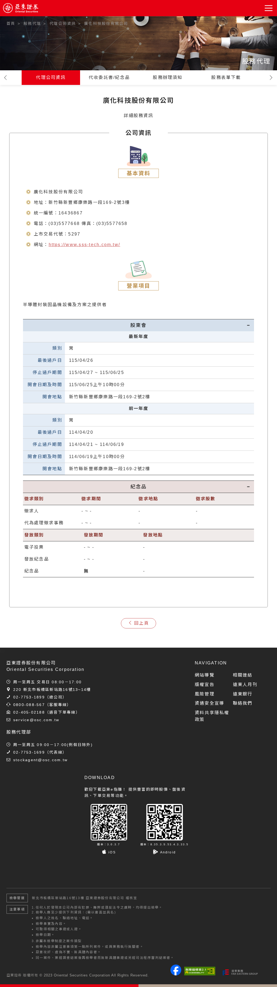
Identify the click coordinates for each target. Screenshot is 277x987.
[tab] (138, 325)
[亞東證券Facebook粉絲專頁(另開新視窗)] (175, 974)
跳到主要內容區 (19, 21)
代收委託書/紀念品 (109, 77)
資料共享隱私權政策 (212, 716)
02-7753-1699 (29, 752)
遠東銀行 (243, 694)
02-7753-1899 (29, 697)
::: (2, 35)
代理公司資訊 (50, 77)
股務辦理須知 (167, 77)
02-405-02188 (29, 712)
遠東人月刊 (245, 684)
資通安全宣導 (209, 703)
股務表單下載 (226, 77)
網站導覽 (205, 675)
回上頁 (141, 623)
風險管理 (205, 694)
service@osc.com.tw (36, 720)
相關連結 (243, 675)
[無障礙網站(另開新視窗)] (199, 971)
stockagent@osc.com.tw (40, 760)
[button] (269, 8)
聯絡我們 (243, 703)
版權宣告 (205, 684)
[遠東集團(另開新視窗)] (240, 972)
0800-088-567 (29, 705)
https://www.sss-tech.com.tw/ (84, 244)
